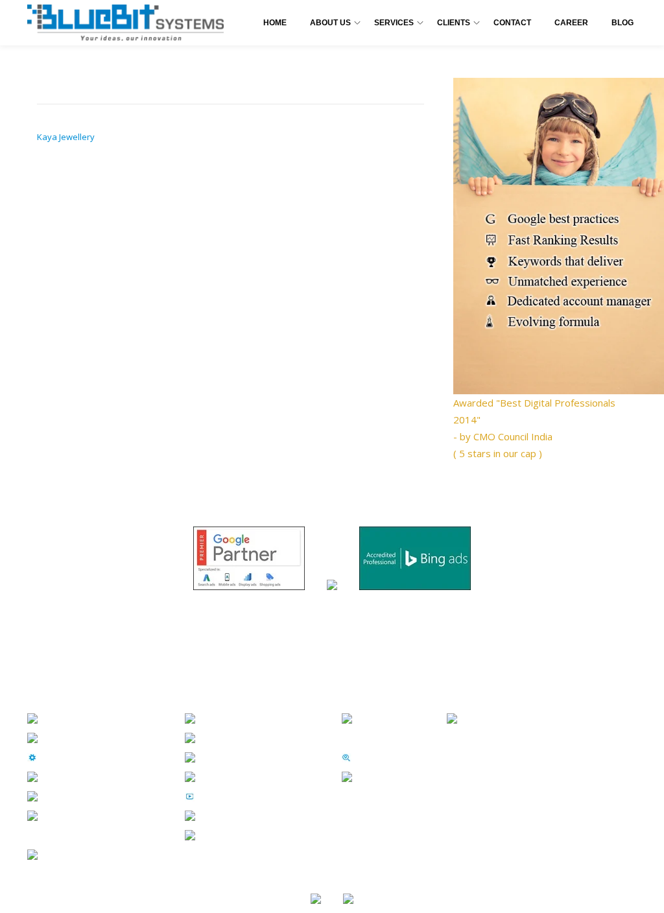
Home (275, 22)
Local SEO (381, 757)
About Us (330, 22)
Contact (512, 22)
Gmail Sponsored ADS (254, 834)
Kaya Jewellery (66, 137)
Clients (453, 22)
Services (394, 22)
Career (571, 22)
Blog (622, 22)
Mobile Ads (228, 757)
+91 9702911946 (503, 718)
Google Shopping (244, 776)
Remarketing (233, 815)
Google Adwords (241, 718)
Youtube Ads (232, 795)
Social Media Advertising (261, 737)
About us (66, 737)
